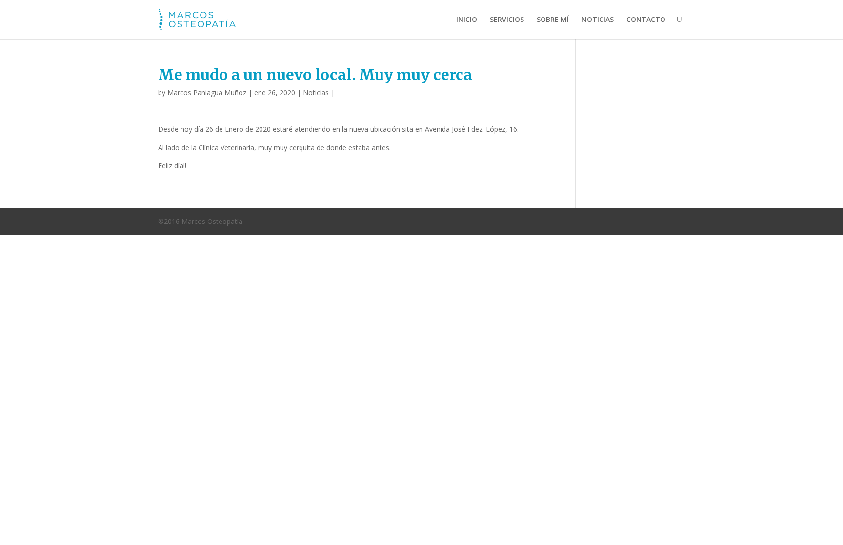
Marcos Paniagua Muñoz (206, 92)
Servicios (507, 19)
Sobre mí (553, 19)
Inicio (466, 19)
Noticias (598, 19)
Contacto (645, 19)
